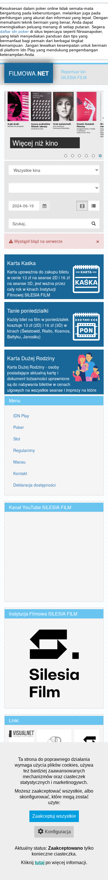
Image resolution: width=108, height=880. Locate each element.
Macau (19, 462)
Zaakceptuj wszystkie (54, 816)
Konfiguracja (58, 831)
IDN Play (21, 416)
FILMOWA (29, 72)
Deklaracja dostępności (34, 485)
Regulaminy (24, 450)
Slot (16, 439)
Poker (18, 427)
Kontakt (20, 473)
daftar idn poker (14, 31)
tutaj (39, 862)
